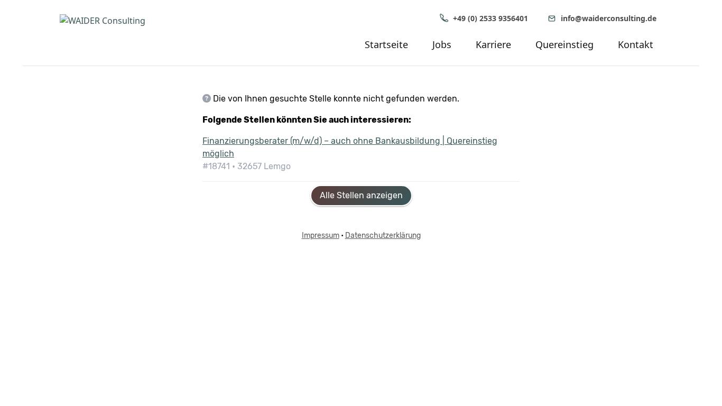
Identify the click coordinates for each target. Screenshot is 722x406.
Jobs (441, 44)
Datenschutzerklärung (383, 235)
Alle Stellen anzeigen (361, 195)
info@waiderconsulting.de (608, 18)
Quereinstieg (564, 44)
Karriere (493, 44)
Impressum (320, 235)
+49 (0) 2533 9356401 (490, 18)
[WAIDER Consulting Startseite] (118, 32)
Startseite (386, 44)
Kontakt (635, 44)
